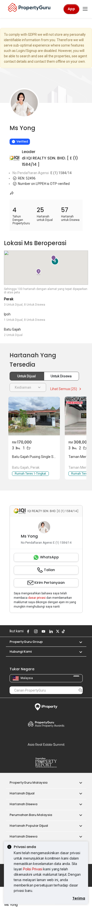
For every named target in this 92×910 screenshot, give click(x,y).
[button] (78, 641)
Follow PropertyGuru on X (57, 631)
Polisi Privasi (32, 869)
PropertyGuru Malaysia (28, 782)
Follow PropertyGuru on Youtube (43, 631)
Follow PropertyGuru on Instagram (35, 631)
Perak (8, 299)
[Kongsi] (12, 193)
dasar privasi (37, 597)
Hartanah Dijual (22, 793)
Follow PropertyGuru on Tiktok (63, 631)
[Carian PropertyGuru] (80, 690)
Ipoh (7, 314)
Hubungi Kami (21, 651)
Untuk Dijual (27, 376)
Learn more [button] (19, 129)
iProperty (46, 707)
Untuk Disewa (61, 376)
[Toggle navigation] (85, 9)
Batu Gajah (12, 329)
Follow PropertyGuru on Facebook (28, 631)
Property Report (46, 762)
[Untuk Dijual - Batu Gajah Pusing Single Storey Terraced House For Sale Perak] (34, 416)
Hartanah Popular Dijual (29, 825)
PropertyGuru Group (26, 641)
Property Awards (46, 724)
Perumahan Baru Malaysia (31, 815)
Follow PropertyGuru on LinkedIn (50, 631)
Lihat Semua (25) (64, 389)
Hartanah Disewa (23, 804)
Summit (46, 744)
